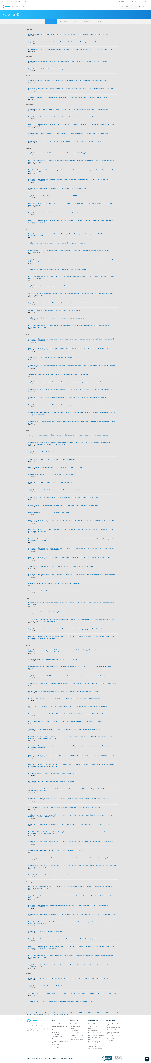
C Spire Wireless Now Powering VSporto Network (45, 931)
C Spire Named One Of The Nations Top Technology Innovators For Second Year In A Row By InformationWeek (65, 141)
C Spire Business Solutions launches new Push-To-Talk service (49, 286)
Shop (53, 1020)
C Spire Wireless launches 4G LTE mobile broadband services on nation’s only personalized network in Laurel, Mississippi (69, 824)
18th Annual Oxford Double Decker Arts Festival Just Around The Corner (52, 659)
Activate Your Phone (113, 1027)
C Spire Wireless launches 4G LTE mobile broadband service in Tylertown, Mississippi (57, 243)
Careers (75, 21)
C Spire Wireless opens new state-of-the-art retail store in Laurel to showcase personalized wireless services (65, 303)
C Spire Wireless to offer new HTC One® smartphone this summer (51, 357)
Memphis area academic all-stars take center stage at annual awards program (55, 591)
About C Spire (74, 1024)
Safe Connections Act (95, 1049)
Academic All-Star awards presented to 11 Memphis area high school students (54, 583)
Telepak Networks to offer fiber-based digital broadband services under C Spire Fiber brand (59, 374)
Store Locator (92, 1030)
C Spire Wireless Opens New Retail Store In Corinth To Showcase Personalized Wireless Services (60, 1001)
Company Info (74, 1020)
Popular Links (110, 1020)
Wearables (55, 1032)
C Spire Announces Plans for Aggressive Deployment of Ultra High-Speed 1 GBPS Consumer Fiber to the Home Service (68, 109)
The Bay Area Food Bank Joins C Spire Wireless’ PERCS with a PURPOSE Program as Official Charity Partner (64, 729)
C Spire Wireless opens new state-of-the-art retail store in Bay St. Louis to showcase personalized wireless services (67, 397)
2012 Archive (39, 1013)
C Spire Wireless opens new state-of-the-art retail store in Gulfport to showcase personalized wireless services (65, 405)
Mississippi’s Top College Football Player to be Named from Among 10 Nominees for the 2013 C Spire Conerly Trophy (67, 61)
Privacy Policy (47, 1058)
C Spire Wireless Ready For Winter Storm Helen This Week (48, 986)
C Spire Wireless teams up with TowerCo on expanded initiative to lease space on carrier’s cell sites (62, 566)
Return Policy (56, 1047)
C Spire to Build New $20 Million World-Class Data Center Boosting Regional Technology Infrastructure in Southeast (67, 97)
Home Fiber (35, 1025)
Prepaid (30, 7)
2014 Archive (57, 1013)
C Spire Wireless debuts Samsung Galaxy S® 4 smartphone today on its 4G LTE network (58, 318)
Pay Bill (141, 1)
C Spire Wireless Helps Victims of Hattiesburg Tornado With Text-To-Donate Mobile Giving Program (62, 939)
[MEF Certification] (119, 1058)
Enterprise (27, 1)
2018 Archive (92, 1013)
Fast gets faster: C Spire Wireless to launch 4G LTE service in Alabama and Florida (55, 467)
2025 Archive (64, 1014)
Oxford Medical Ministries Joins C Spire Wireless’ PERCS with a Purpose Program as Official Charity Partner (64, 807)
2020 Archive (110, 1013)
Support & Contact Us (95, 1024)
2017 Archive (83, 1013)
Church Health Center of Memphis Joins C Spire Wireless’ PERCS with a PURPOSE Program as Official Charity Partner (67, 706)
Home (51, 21)
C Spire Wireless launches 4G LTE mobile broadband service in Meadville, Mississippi (57, 153)
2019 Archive (101, 1013)
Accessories (37, 7)
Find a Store (135, 1)
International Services (95, 1033)
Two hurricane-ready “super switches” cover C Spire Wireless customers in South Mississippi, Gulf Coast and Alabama (68, 435)
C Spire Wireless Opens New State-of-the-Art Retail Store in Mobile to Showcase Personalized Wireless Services (65, 117)
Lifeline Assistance (76, 1033)
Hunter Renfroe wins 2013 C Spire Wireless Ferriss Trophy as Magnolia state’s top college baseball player (63, 505)
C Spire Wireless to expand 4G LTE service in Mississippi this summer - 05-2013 (54, 474)
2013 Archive (48, 1013)
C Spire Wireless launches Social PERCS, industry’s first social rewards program (55, 850)
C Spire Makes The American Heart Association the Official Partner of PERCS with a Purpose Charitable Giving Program (68, 80)
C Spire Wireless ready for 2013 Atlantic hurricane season (47, 452)
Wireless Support (93, 1020)
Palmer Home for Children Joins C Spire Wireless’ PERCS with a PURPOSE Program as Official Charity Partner (65, 721)
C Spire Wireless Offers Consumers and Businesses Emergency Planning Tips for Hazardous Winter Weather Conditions (69, 978)
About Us (147, 1)
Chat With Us (92, 1026)
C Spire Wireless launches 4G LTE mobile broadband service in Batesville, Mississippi (57, 188)
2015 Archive (66, 1013)
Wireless (4, 1)
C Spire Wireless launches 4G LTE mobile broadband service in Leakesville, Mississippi (57, 269)
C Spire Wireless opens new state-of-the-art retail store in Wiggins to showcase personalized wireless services (65, 382)
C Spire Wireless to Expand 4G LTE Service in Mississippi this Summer (51, 459)
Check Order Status (113, 1030)
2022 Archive (36, 1014)
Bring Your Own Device (96, 1035)
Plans (24, 7)
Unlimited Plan (57, 1036)
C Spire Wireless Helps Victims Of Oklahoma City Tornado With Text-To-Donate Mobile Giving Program (63, 497)
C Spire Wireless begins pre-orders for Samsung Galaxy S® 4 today (50, 482)
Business (41, 1025)
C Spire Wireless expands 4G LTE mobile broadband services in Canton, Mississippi (56, 490)
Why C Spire (122, 1)
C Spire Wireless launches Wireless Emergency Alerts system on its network (55, 310)
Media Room (88, 21)
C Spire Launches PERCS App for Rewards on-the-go (46, 69)
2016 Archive (74, 1013)
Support (128, 1)
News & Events (63, 21)
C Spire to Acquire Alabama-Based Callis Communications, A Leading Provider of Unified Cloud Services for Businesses (68, 34)
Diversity (100, 21)
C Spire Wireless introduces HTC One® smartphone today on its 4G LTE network (55, 196)
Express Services (111, 1036)
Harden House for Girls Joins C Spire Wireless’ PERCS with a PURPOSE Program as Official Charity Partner (63, 691)
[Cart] (148, 7)
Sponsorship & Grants (77, 1035)
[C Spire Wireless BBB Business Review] (106, 1060)
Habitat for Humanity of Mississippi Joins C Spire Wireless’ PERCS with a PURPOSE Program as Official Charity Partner (67, 714)
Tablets (54, 1030)
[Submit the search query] (139, 7)
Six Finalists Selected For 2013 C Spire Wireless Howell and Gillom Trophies (53, 875)
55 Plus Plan (56, 1045)
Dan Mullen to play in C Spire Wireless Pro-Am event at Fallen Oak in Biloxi (53, 774)
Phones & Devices (16, 7)
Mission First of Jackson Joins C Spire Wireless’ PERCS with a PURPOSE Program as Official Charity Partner (64, 699)
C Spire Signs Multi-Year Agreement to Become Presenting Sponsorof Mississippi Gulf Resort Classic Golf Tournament (68, 133)
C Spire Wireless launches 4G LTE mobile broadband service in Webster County (55, 213)
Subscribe (109, 1040)
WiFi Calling (110, 1038)
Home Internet (11, 1)
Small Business (20, 1)
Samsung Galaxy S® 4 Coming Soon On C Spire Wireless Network (50, 612)
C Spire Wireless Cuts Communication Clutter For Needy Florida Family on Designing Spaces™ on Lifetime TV (65, 629)
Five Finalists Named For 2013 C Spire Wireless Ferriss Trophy (49, 512)
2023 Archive (45, 1014)
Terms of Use (55, 1058)
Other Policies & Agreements (67, 1058)
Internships (74, 1030)
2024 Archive (54, 1014)
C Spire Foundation (76, 1040)
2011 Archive (30, 1013)
